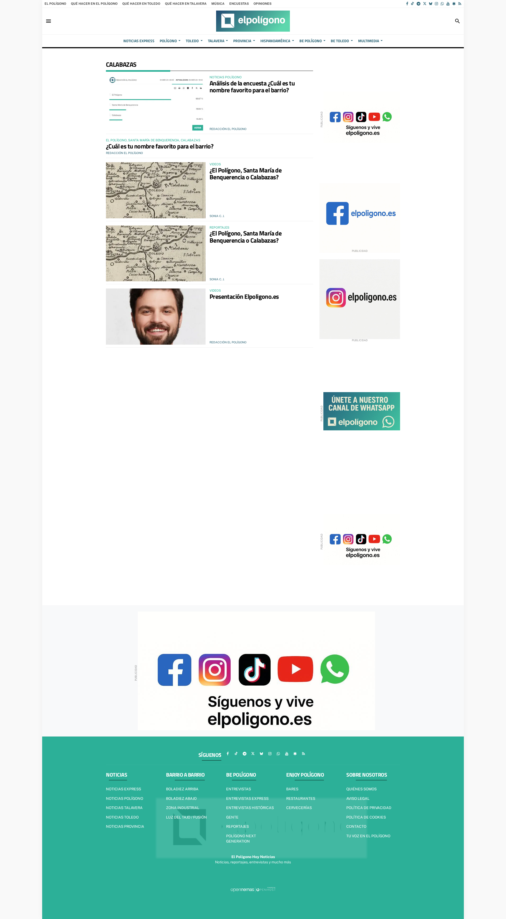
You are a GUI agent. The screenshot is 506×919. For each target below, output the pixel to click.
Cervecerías (299, 808)
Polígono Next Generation (241, 838)
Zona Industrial (182, 808)
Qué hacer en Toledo (141, 4)
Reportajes (237, 826)
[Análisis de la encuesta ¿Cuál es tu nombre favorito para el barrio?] (156, 103)
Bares (292, 789)
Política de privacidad (368, 808)
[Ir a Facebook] (407, 4)
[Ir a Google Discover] (454, 4)
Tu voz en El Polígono (368, 836)
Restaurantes (300, 798)
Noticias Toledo (122, 817)
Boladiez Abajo (181, 798)
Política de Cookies (366, 817)
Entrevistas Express (247, 798)
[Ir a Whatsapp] (442, 4)
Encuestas (239, 4)
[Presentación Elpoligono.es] (156, 316)
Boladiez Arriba (182, 789)
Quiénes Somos (361, 789)
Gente (232, 817)
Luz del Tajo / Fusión (186, 817)
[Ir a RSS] (459, 4)
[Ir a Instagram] (436, 4)
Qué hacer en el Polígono (94, 4)
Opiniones (262, 4)
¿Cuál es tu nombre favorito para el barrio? (159, 146)
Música (218, 4)
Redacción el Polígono (228, 129)
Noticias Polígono (124, 798)
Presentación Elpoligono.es (244, 296)
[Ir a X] (424, 4)
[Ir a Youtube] (448, 4)
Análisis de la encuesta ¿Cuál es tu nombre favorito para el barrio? (252, 86)
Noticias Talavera (124, 808)
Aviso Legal (357, 798)
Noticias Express (123, 789)
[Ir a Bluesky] (430, 4)
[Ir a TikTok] (412, 4)
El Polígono (55, 4)
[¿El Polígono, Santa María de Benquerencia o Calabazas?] (156, 190)
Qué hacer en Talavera (186, 4)
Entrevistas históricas (250, 808)
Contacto (356, 826)
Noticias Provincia (125, 826)
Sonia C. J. (217, 216)
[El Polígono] (253, 21)
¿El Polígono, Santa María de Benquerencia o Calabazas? (245, 173)
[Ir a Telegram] (418, 4)
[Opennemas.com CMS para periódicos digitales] (253, 889)
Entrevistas (238, 789)
